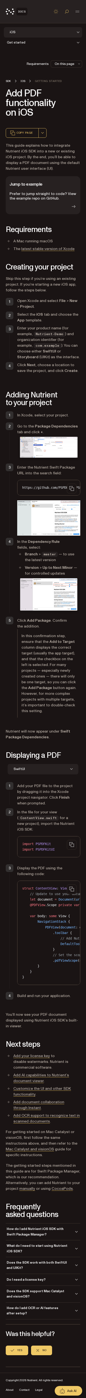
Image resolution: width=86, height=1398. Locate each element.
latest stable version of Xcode (48, 248)
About (9, 1390)
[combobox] (42, 133)
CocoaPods (62, 1188)
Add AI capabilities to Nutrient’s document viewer (41, 1078)
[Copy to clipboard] (71, 488)
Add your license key (31, 1056)
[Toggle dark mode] (56, 11)
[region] (48, 487)
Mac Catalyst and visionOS (30, 1149)
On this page (64, 64)
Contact (24, 1390)
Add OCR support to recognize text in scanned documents (46, 1118)
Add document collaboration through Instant (38, 1104)
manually (27, 1188)
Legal (39, 1390)
